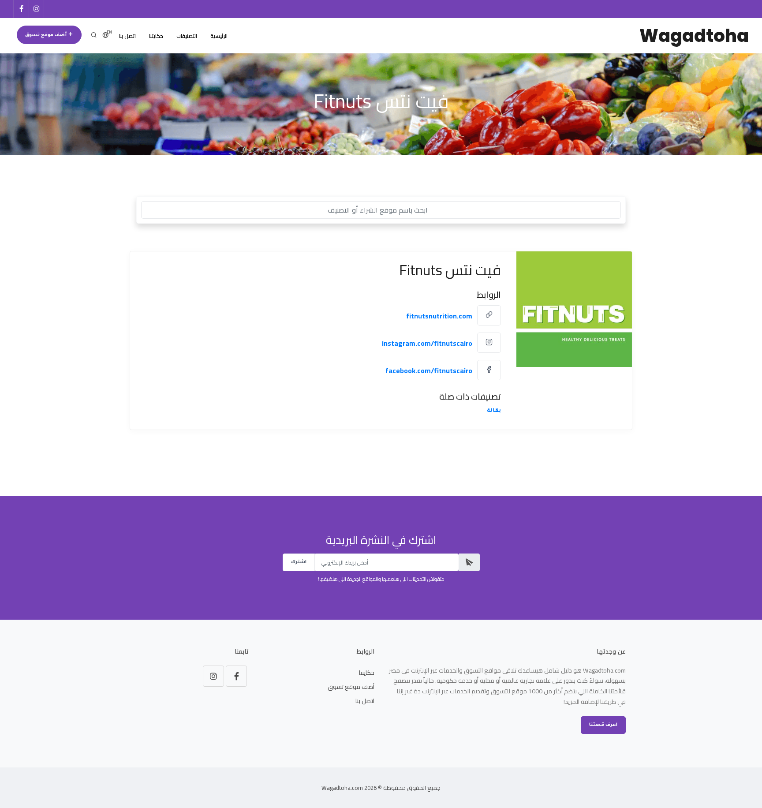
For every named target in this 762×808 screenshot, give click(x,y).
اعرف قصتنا (603, 725)
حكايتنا (156, 36)
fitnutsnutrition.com (439, 315)
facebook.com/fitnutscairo (428, 370)
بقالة (494, 411)
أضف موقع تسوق (46, 35)
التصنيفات (186, 36)
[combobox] (381, 210)
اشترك (298, 562)
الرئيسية (219, 36)
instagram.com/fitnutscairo (427, 343)
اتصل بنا (127, 36)
